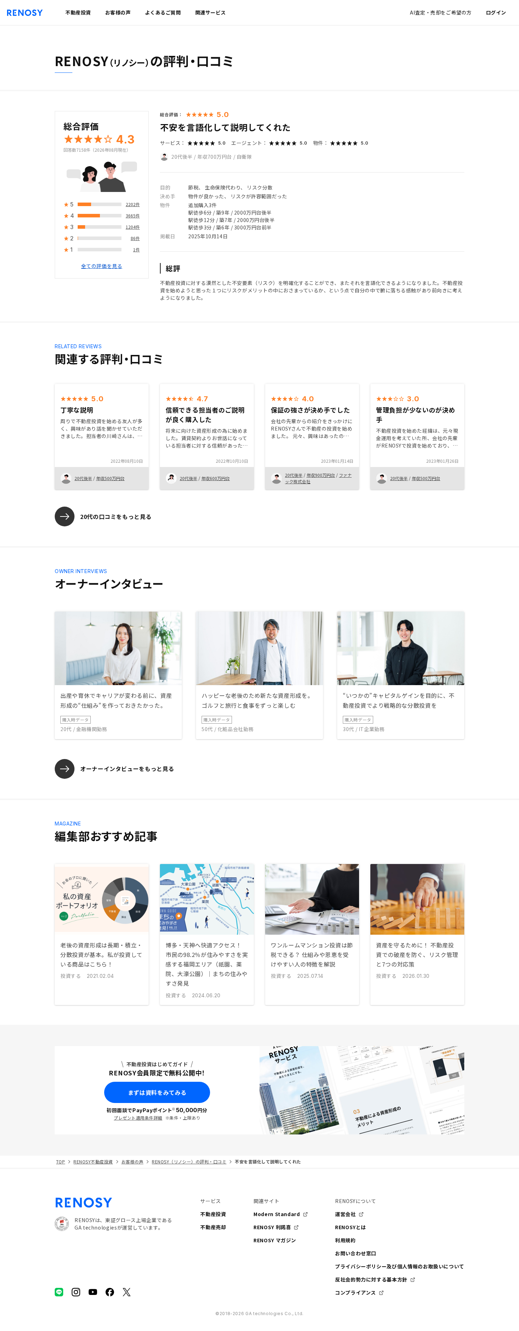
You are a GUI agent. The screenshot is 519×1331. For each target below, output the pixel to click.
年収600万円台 (215, 478)
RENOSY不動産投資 (93, 1161)
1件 (136, 250)
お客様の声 (132, 1161)
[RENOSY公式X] (127, 1292)
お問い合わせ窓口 (355, 1253)
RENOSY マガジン (274, 1240)
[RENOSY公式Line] (59, 1292)
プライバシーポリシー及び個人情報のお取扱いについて (399, 1266)
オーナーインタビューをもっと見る (127, 768)
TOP (60, 1161)
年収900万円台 (320, 475)
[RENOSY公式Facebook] (110, 1292)
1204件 (133, 227)
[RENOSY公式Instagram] (76, 1292)
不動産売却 (213, 1227)
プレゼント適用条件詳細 (138, 1118)
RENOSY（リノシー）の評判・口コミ (189, 1161)
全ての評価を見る (101, 266)
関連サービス (210, 12)
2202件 (133, 205)
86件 (135, 238)
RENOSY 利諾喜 (272, 1227)
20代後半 (182, 156)
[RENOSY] (113, 1202)
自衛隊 (244, 156)
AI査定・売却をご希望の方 (440, 12)
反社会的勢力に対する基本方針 (371, 1279)
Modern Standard (276, 1214)
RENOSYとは (350, 1227)
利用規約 (345, 1240)
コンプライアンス (355, 1292)
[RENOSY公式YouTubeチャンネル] (93, 1292)
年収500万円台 (110, 478)
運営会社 (345, 1214)
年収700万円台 (214, 156)
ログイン (496, 12)
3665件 (133, 216)
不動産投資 (213, 1214)
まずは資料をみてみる (157, 1092)
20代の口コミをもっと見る (115, 516)
